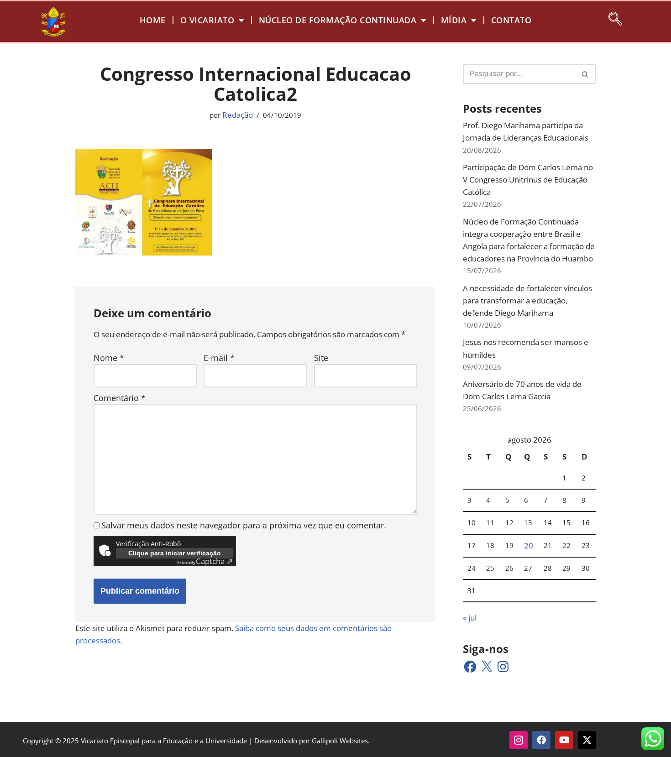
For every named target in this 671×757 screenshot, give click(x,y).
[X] (486, 666)
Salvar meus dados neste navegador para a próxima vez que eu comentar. (243, 525)
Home (153, 20)
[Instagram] (503, 666)
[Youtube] (564, 740)
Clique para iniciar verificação (174, 553)
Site (321, 357)
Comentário (120, 397)
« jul (470, 617)
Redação (237, 115)
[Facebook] (470, 666)
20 (528, 545)
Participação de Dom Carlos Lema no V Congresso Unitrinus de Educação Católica (528, 179)
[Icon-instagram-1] (518, 740)
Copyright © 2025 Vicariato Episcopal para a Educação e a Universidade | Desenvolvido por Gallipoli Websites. (196, 740)
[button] (615, 17)
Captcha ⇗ (205, 561)
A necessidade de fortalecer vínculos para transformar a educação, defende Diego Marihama (527, 300)
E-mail (219, 357)
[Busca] (585, 74)
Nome (109, 357)
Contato (511, 20)
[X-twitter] (587, 740)
